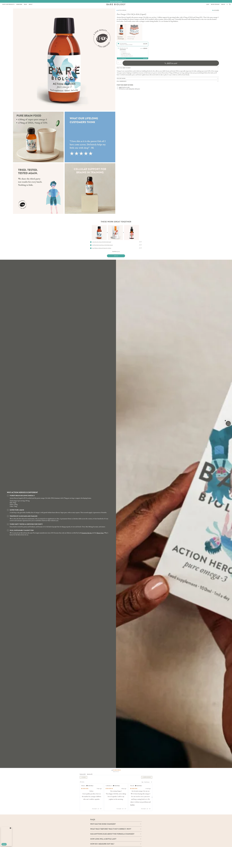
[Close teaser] (225, 420)
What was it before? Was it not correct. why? (110, 829)
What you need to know (123, 68)
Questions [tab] (89, 774)
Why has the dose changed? (103, 824)
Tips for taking (121, 78)
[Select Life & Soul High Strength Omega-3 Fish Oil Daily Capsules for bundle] (90, 245)
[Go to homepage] (116, 4)
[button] (228, 423)
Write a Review (148, 778)
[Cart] (229, 4)
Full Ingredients (121, 81)
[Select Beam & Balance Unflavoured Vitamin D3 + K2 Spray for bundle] (90, 248)
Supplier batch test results (124, 87)
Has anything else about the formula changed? (112, 834)
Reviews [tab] (82, 774)
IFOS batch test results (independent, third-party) (129, 89)
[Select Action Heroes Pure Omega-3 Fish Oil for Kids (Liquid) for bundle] (90, 242)
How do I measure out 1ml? (102, 844)
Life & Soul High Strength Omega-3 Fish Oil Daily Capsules (102, 245)
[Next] (152, 797)
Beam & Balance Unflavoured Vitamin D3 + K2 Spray (101, 248)
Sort (143, 782)
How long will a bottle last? (103, 839)
